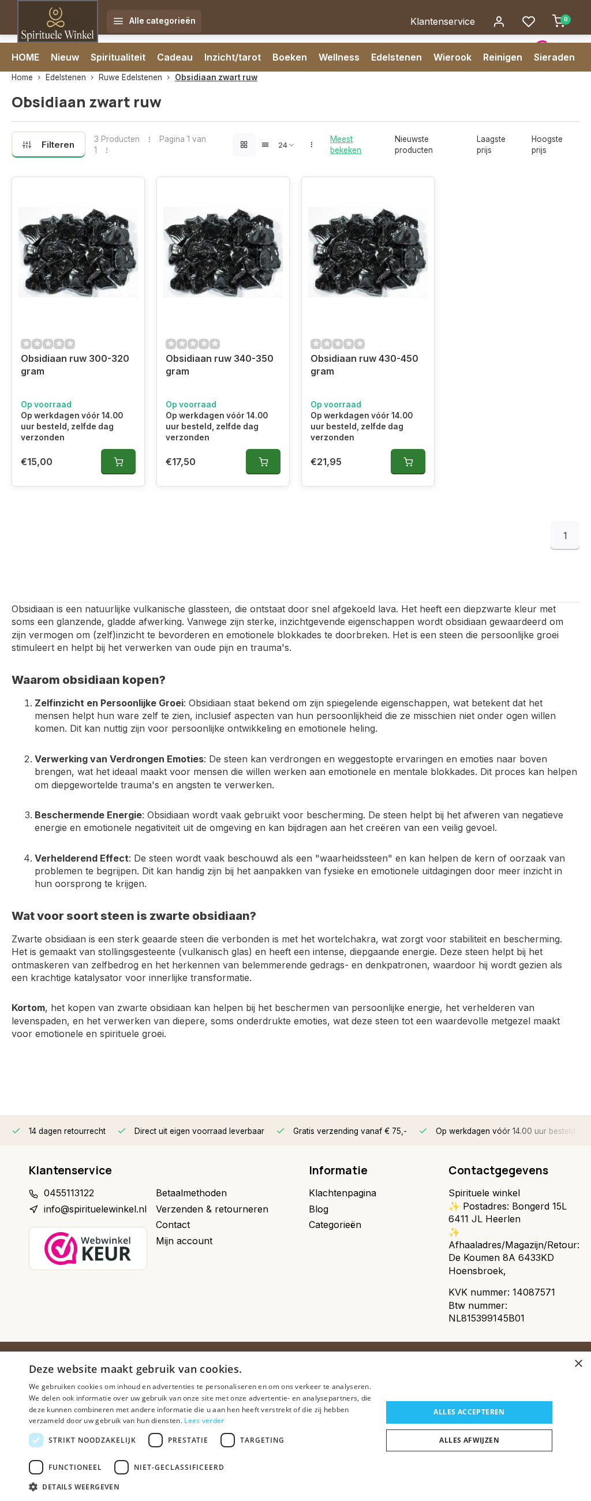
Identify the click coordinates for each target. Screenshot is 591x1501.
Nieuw (65, 57)
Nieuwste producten (414, 144)
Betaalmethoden (191, 1193)
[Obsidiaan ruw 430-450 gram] (368, 252)
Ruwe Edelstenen (130, 77)
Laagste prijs (491, 144)
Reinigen (502, 57)
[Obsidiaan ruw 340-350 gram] (223, 252)
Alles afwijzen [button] (469, 1440)
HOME (25, 57)
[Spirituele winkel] (57, 21)
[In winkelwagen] (118, 461)
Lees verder (204, 1420)
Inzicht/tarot (232, 57)
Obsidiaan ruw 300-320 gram (75, 365)
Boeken (289, 57)
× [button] (578, 1364)
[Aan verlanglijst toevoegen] (127, 194)
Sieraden (554, 57)
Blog (318, 1209)
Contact (173, 1224)
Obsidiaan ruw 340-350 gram (220, 365)
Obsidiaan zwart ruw (216, 77)
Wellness (339, 57)
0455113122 (69, 1193)
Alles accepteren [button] (468, 1412)
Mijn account (184, 1241)
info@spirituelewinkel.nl (95, 1209)
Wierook (452, 57)
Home (22, 77)
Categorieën (335, 1224)
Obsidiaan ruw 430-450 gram (364, 365)
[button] (200, 1486)
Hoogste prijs (547, 144)
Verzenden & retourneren (212, 1209)
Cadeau (175, 57)
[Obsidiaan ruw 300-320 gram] (78, 252)
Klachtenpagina (342, 1193)
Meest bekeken (345, 144)
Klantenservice (442, 21)
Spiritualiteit (118, 57)
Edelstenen (396, 57)
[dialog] (295, 1426)
